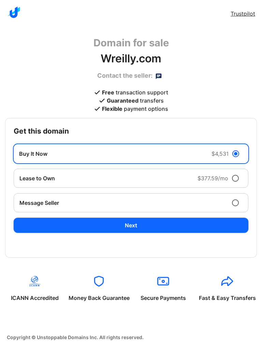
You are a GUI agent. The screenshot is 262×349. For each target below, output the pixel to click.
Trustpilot (243, 13)
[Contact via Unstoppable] (158, 75)
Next (131, 225)
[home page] (13, 12)
